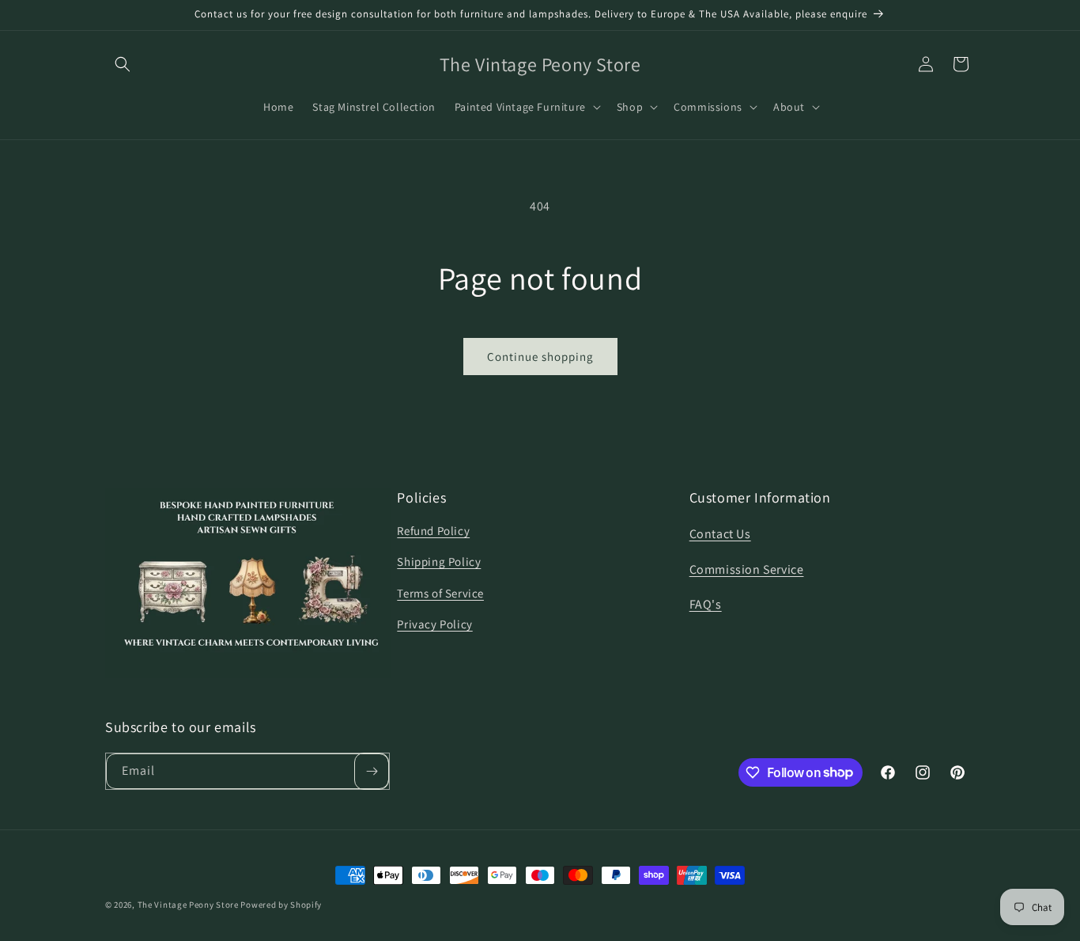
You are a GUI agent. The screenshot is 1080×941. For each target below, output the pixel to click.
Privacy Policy (434, 623)
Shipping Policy (439, 560)
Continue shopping (540, 356)
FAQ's (705, 604)
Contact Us (720, 533)
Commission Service (746, 568)
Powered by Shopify (281, 904)
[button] (122, 64)
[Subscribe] (371, 771)
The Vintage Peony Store (188, 904)
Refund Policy (433, 529)
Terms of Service (440, 592)
